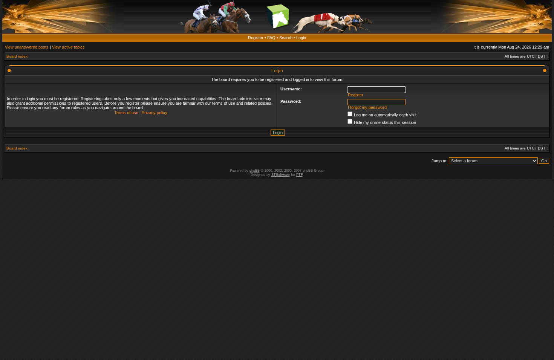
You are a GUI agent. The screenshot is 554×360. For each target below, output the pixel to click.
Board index (17, 56)
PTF (299, 175)
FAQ (271, 37)
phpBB (254, 170)
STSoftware (280, 175)
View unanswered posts (27, 47)
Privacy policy (154, 112)
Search (285, 37)
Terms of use (126, 112)
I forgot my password (367, 107)
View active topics (68, 47)
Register (255, 37)
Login (301, 37)
